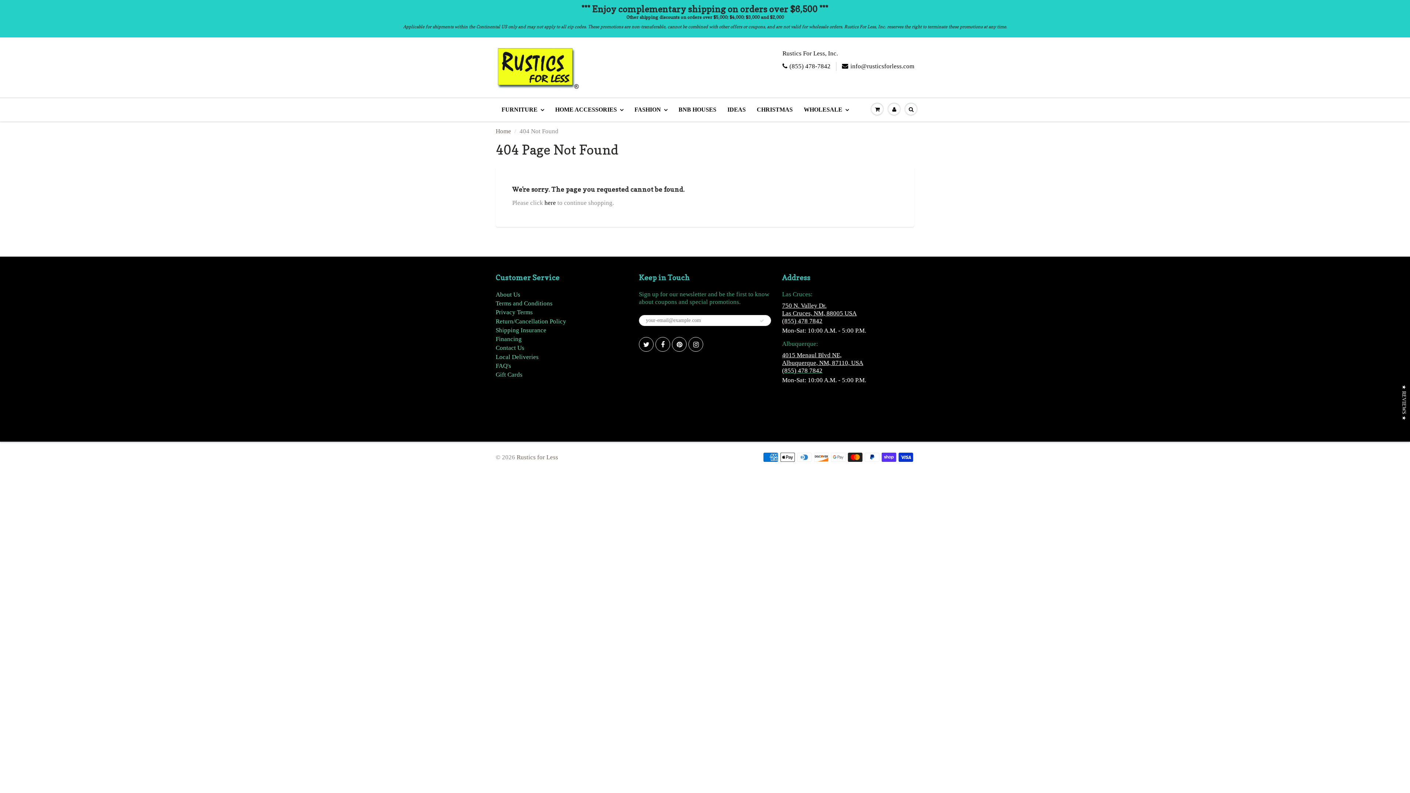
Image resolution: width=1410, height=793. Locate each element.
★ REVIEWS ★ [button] (1404, 402)
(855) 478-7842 (810, 66)
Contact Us (510, 347)
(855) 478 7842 (802, 321)
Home (503, 131)
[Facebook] (662, 344)
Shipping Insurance (521, 330)
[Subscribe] (761, 321)
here (550, 202)
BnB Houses (697, 109)
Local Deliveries (517, 357)
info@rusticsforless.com (882, 66)
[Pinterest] (679, 344)
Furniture (520, 109)
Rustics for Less (537, 457)
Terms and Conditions (524, 303)
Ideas (736, 109)
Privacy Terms (514, 312)
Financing (509, 339)
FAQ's (503, 365)
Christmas (775, 109)
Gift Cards (509, 374)
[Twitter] (646, 344)
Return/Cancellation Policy (531, 321)
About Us (508, 294)
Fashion (647, 109)
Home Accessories (586, 109)
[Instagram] (695, 344)
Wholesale (823, 109)
